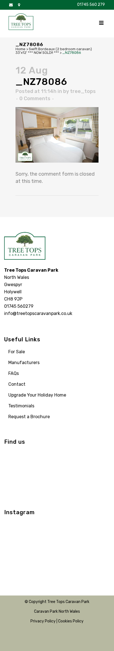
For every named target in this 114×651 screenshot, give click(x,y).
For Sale (16, 351)
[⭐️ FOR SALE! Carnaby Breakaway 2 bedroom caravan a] (43, 545)
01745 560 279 (91, 4)
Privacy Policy (43, 621)
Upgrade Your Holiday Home (37, 395)
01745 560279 (18, 306)
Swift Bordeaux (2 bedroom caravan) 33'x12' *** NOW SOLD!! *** (53, 51)
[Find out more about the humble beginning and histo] (16, 561)
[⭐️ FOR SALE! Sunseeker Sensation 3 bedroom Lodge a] (16, 528)
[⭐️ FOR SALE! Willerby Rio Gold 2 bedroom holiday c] (98, 528)
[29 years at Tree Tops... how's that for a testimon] (43, 528)
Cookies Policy (71, 621)
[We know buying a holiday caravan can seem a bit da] (16, 545)
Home (20, 49)
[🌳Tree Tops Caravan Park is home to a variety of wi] (70, 528)
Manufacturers (24, 362)
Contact (16, 384)
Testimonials (21, 405)
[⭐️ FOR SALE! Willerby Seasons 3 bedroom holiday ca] (70, 561)
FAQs (13, 373)
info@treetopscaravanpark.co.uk (38, 313)
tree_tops (83, 91)
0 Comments (34, 98)
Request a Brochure (29, 416)
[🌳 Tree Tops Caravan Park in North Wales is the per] (43, 561)
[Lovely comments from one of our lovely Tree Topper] (98, 561)
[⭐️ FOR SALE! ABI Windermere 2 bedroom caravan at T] (98, 545)
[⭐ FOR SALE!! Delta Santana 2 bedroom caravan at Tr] (70, 545)
